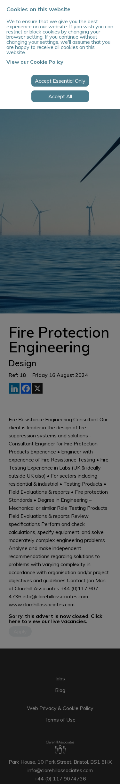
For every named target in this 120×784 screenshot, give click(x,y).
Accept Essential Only (60, 81)
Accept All (60, 96)
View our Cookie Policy (34, 62)
